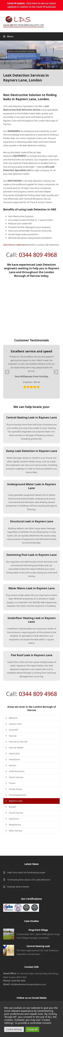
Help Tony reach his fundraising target (26, 872)
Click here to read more (14, 244)
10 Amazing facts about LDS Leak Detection (28, 879)
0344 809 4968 (38, 255)
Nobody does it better (18, 886)
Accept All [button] (32, 1029)
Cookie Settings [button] (14, 1029)
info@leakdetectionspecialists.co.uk (28, 984)
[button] (8, 36)
